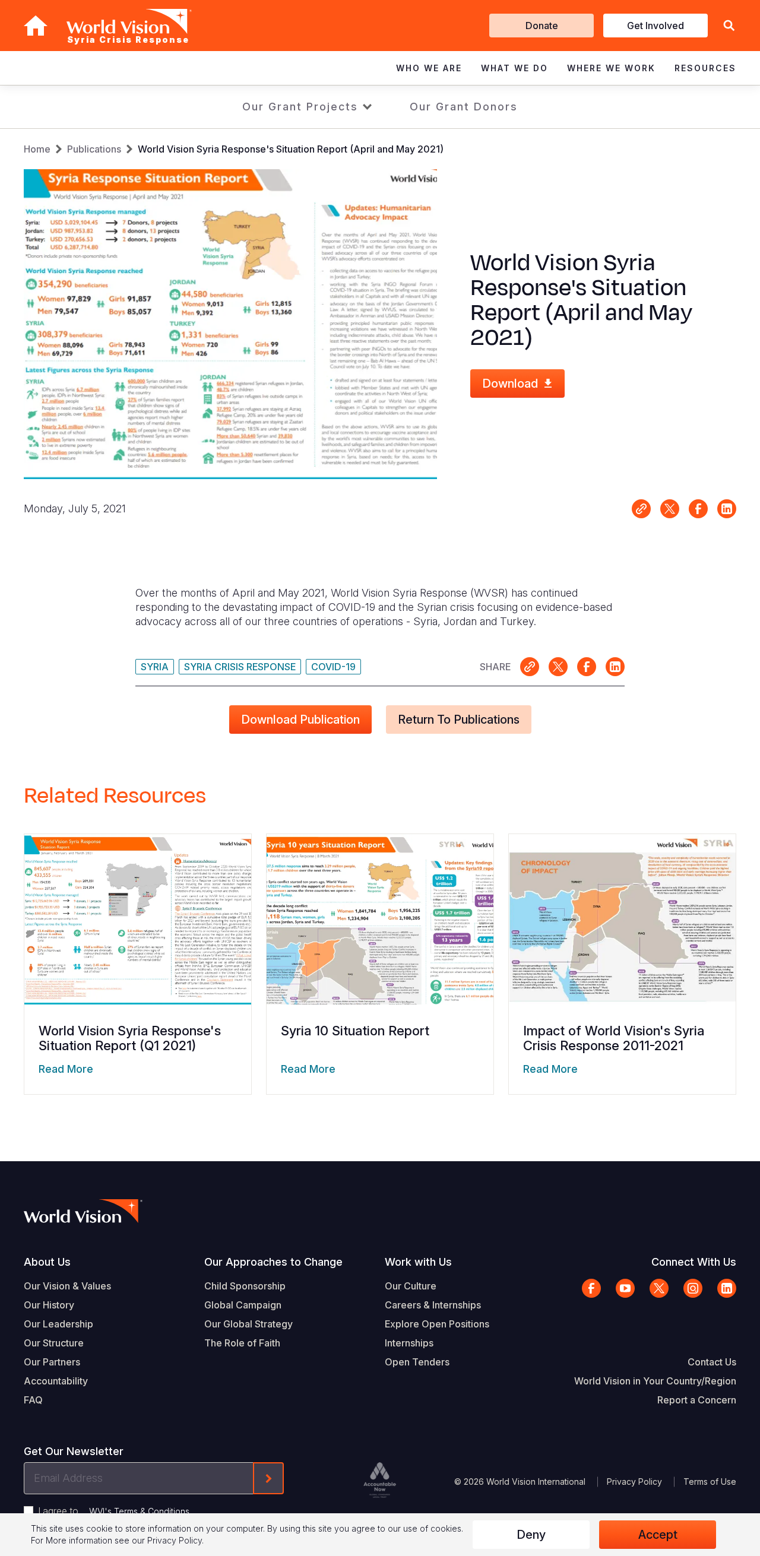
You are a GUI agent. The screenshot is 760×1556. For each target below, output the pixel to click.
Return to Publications (459, 719)
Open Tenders (417, 1362)
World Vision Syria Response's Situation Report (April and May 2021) (291, 149)
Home (37, 149)
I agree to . (114, 1511)
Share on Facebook (698, 508)
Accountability (56, 1381)
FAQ (33, 1400)
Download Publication (300, 719)
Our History (49, 1305)
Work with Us (418, 1262)
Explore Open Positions (437, 1324)
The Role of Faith (242, 1343)
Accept (657, 1535)
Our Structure (54, 1343)
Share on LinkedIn (726, 508)
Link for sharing (641, 508)
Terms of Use (709, 1481)
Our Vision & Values (67, 1286)
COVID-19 (333, 667)
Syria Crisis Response (240, 667)
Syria (155, 667)
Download (510, 383)
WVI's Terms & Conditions (139, 1511)
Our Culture (410, 1286)
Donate (541, 25)
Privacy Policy (634, 1481)
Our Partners (52, 1362)
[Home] (36, 25)
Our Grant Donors (464, 106)
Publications (94, 149)
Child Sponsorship (245, 1286)
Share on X (669, 508)
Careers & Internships (433, 1305)
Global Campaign (242, 1305)
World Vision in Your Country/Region (655, 1381)
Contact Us (712, 1362)
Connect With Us (693, 1262)
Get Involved (655, 25)
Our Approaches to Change (273, 1262)
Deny (531, 1535)
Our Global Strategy (248, 1324)
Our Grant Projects (300, 106)
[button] (729, 26)
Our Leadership (58, 1324)
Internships (409, 1343)
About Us (47, 1262)
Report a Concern (696, 1400)
